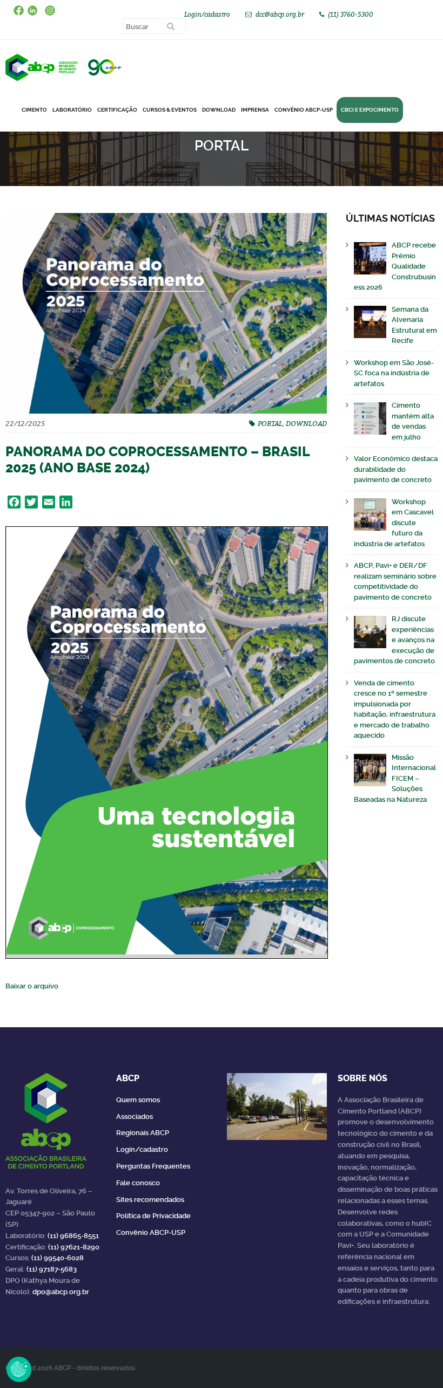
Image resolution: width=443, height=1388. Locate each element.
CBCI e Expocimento (370, 110)
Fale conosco (138, 1183)
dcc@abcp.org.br (280, 14)
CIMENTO (34, 110)
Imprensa (255, 110)
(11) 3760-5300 (350, 14)
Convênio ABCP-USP (303, 110)
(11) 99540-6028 (57, 1258)
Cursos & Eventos (170, 110)
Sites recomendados (150, 1199)
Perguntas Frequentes (153, 1166)
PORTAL (270, 423)
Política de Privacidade (153, 1216)
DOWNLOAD (219, 110)
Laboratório (72, 110)
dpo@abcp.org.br (60, 1292)
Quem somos (138, 1100)
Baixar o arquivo (31, 986)
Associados (134, 1116)
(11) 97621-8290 (73, 1247)
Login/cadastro (207, 14)
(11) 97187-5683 (51, 1269)
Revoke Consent (18, 1369)
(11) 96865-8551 (73, 1236)
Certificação (117, 110)
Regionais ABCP (142, 1133)
